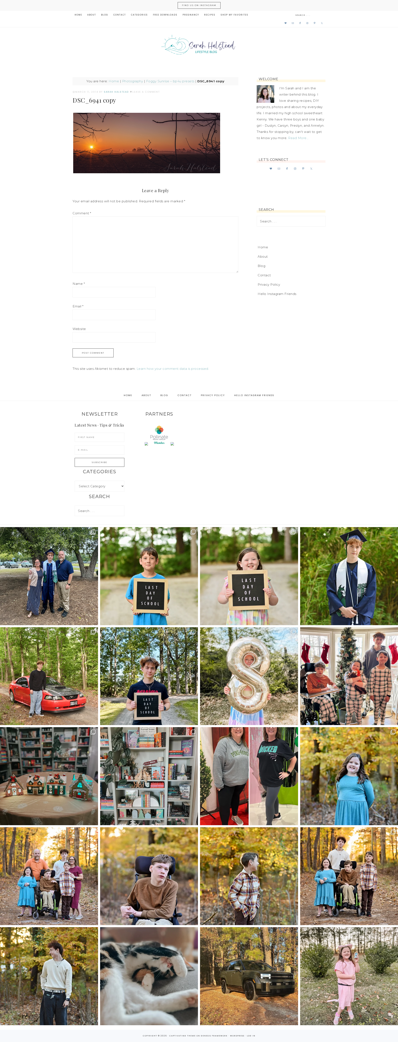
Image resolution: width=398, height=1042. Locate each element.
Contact (264, 275)
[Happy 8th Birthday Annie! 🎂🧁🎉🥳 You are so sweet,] (249, 676)
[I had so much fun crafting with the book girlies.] (49, 776)
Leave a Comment (146, 91)
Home (114, 81)
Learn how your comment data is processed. (173, 369)
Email (78, 306)
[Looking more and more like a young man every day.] (149, 876)
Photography (132, 81)
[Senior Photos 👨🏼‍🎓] (49, 676)
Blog (261, 266)
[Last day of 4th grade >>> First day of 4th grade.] (149, 576)
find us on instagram (199, 5)
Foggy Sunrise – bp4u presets (170, 81)
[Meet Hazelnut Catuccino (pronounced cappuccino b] (149, 976)
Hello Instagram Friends (277, 294)
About (263, 256)
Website (79, 329)
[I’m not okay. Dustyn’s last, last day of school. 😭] (149, 676)
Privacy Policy (269, 284)
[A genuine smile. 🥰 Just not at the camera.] (249, 876)
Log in (251, 1036)
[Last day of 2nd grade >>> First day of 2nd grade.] (249, 576)
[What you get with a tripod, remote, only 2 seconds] (49, 876)
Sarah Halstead (199, 46)
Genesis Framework (214, 1036)
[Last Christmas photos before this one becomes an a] (49, 976)
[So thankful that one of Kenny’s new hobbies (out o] (249, 976)
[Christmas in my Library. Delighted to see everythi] (149, 776)
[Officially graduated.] (49, 576)
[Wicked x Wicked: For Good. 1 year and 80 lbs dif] (249, 776)
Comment (82, 213)
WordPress (237, 1036)
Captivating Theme (182, 1036)
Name (79, 284)
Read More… (298, 138)
